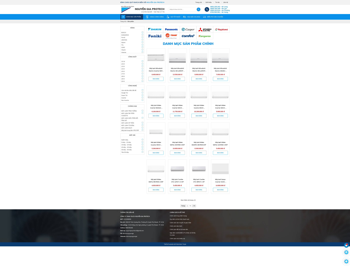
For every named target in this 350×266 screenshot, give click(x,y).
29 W (123, 79)
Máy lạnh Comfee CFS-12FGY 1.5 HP (177, 181)
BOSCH (123, 32)
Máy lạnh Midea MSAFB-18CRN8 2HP (199, 143)
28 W (123, 76)
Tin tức (217, 2)
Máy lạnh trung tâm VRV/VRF (130, 130)
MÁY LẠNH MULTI (126, 128)
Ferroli (123, 37)
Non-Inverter (125, 100)
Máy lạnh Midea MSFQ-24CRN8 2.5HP (177, 143)
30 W (123, 81)
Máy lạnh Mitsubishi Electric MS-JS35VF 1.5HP (198, 69)
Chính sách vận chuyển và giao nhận (180, 223)
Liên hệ (225, 2)
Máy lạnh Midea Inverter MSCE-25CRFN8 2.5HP (177, 106)
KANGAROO (125, 35)
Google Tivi (124, 93)
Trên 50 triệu (125, 152)
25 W (123, 71)
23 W (123, 66)
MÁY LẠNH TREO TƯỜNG (129, 111)
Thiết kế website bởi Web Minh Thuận (175, 244)
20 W (123, 64)
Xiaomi (123, 42)
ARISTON (124, 40)
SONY (123, 47)
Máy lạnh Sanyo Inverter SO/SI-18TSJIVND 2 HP (220, 181)
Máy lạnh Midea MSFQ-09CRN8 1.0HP (156, 181)
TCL (122, 45)
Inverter (123, 98)
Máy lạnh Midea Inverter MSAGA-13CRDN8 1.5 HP (156, 106)
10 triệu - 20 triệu (126, 145)
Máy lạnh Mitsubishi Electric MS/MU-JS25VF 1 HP (220, 69)
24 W (123, 69)
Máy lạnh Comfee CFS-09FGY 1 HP (199, 181)
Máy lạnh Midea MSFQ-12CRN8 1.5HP (220, 143)
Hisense (123, 52)
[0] (346, 247)
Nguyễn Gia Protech (149, 9)
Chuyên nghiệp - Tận (149, 12)
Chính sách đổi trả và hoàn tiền (179, 229)
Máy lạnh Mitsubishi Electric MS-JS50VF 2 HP (177, 69)
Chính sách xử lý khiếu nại (177, 238)
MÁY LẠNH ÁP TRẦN (127, 123)
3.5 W (123, 61)
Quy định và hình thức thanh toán (179, 219)
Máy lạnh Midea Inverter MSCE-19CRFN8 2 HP (199, 106)
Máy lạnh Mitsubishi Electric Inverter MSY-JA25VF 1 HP (156, 69)
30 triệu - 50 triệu (126, 150)
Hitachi (123, 50)
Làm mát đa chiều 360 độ (128, 90)
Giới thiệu (209, 2)
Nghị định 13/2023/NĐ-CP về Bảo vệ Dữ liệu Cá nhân (183, 234)
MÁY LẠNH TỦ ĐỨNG (127, 125)
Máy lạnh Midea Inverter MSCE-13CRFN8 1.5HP (220, 106)
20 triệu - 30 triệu (126, 147)
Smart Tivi (124, 95)
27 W (123, 74)
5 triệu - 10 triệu (126, 142)
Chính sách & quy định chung (178, 216)
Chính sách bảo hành (176, 226)
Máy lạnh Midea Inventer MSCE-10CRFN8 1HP (156, 143)
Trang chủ (198, 2)
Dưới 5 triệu (124, 140)
